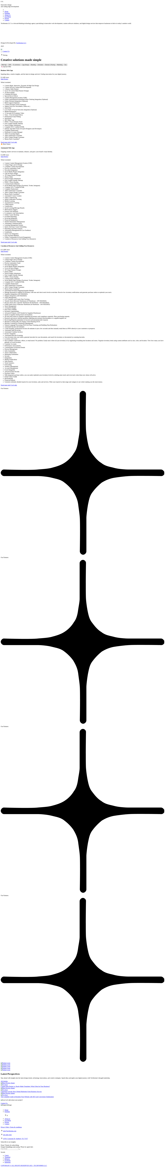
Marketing (59, 64)
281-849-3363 (7, 1135)
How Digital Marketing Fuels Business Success (21, 1091)
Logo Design (25, 64)
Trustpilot (7, 1157)
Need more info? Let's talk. (9, 142)
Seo (65, 64)
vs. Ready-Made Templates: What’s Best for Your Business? (25, 1086)
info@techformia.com (9, 1131)
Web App (4, 64)
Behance (7, 1159)
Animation (40, 64)
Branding (33, 64)
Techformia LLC (21, 43)
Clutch (7, 1155)
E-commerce (16, 64)
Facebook (8, 1160)
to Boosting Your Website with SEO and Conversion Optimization (27, 1097)
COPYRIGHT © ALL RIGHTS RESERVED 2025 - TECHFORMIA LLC (24, 1165)
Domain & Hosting (50, 64)
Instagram (8, 1162)
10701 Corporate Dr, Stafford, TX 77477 (15, 1138)
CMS (9, 64)
